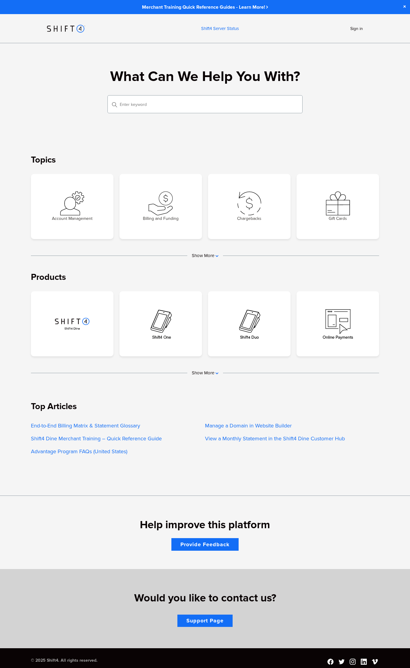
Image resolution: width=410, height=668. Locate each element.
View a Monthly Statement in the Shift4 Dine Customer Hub (275, 438)
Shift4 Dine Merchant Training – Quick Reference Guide (96, 438)
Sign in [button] (356, 28)
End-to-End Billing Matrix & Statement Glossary (85, 425)
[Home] (66, 28)
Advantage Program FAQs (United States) (79, 451)
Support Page (205, 620)
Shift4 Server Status (220, 28)
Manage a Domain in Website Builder (248, 425)
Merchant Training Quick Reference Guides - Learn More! (204, 7)
